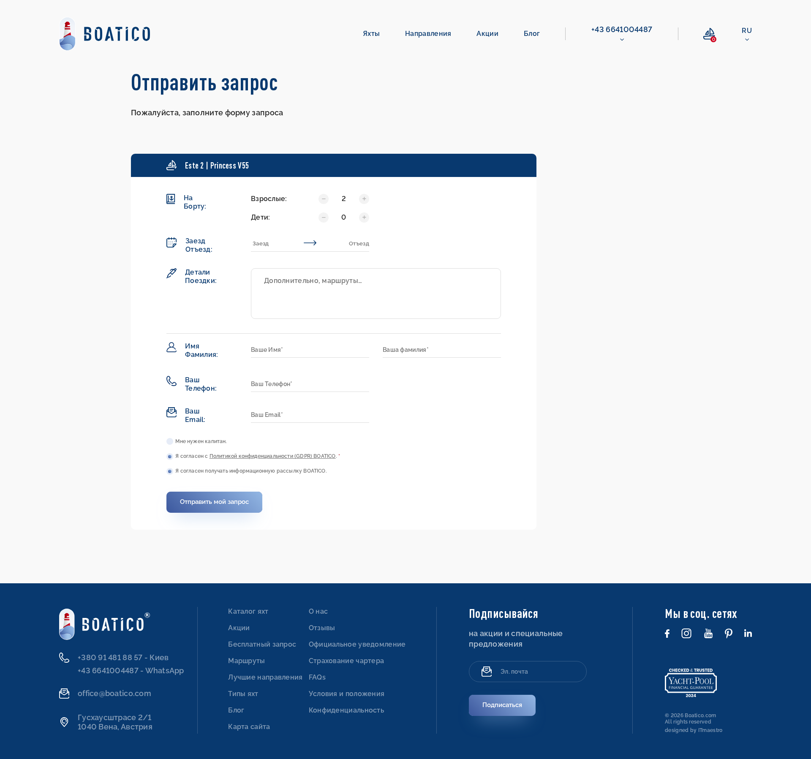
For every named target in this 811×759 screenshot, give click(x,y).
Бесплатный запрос (262, 644)
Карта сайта (249, 727)
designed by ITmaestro (693, 730)
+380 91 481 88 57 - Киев (123, 657)
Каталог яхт (248, 611)
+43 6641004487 (621, 29)
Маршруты (246, 661)
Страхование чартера (346, 661)
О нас (318, 611)
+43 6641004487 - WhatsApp (131, 670)
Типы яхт (243, 694)
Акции (487, 34)
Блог (532, 34)
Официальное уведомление (357, 644)
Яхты (371, 34)
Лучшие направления (265, 677)
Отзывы (322, 628)
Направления (428, 34)
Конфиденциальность (346, 710)
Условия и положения (347, 694)
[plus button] (323, 199)
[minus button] (364, 199)
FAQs (317, 677)
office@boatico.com (114, 693)
